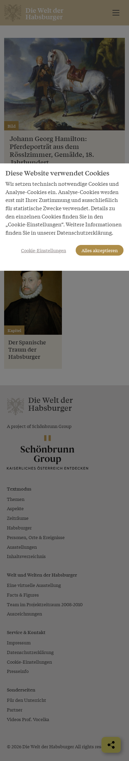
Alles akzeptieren (100, 250)
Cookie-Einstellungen (43, 250)
